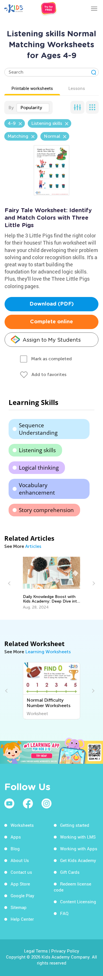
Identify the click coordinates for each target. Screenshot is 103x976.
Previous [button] (10, 583)
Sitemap (19, 907)
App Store (20, 884)
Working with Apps (78, 848)
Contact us (21, 872)
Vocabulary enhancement (37, 488)
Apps (16, 837)
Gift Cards (70, 872)
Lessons (76, 88)
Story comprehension (46, 510)
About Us (20, 860)
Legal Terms (36, 951)
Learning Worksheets (48, 651)
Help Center (22, 919)
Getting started (74, 825)
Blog (15, 848)
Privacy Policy (65, 951)
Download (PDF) (51, 304)
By (11, 107)
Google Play (22, 895)
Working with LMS (78, 837)
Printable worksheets (32, 88)
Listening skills (37, 450)
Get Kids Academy (78, 860)
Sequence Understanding (38, 429)
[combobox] (33, 107)
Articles (33, 546)
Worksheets (22, 825)
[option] (51, 583)
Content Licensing (78, 901)
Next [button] (93, 583)
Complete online (51, 321)
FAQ (64, 913)
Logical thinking (39, 467)
